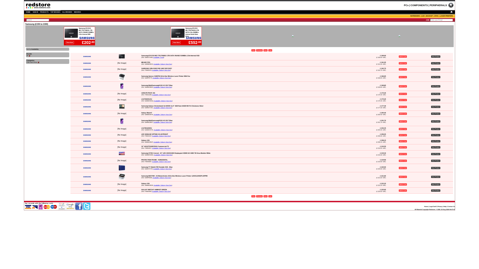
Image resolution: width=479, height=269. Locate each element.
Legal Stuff (432, 206)
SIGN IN (35, 12)
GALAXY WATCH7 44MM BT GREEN (154, 190)
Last (270, 50)
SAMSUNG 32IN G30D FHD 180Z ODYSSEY (156, 68)
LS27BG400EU (146, 128)
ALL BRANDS (67, 12)
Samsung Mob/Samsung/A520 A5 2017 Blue (157, 120)
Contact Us (451, 206)
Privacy (440, 206)
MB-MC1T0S (145, 62)
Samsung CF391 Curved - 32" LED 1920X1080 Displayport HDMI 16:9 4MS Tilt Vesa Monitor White (175, 153)
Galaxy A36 (145, 140)
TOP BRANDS (55, 12)
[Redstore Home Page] (42, 9)
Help (444, 206)
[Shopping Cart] (451, 7)
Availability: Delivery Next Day (163, 64)
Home (426, 206)
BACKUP (429, 16)
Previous (259, 50)
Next (265, 50)
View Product (436, 56)
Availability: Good (158, 57)
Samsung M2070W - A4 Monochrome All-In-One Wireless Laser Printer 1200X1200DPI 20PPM (174, 176)
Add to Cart (402, 56)
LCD (423, 16)
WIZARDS (77, 12)
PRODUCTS (44, 12)
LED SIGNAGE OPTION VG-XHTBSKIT (154, 134)
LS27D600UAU (146, 99)
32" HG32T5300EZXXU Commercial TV (155, 146)
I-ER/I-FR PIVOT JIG (148, 93)
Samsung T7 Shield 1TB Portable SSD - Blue (157, 167)
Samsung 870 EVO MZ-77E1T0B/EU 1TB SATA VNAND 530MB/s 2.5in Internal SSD (170, 56)
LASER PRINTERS (446, 16)
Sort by (33, 49)
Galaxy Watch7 (146, 113)
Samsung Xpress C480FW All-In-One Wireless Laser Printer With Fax (165, 76)
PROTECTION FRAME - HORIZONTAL (154, 160)
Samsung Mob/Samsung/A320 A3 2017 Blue (157, 85)
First (253, 50)
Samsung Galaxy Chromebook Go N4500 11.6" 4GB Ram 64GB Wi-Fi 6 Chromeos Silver (172, 106)
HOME (28, 12)
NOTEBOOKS (415, 16)
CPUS (436, 16)
